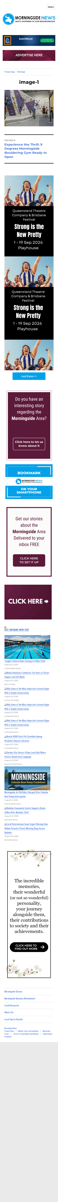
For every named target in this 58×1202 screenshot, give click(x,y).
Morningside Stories (13, 991)
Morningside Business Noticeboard (19, 998)
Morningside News (10, 1028)
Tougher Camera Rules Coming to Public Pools (24, 661)
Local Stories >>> (29, 376)
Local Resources (11, 1005)
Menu (51, 7)
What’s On (8, 1012)
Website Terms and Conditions (28, 1031)
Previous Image (9, 71)
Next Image (21, 71)
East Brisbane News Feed (16, 629)
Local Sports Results (13, 1019)
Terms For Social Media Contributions (26, 1033)
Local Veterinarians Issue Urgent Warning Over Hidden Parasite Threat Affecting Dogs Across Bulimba (26, 828)
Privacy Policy (9, 1031)
